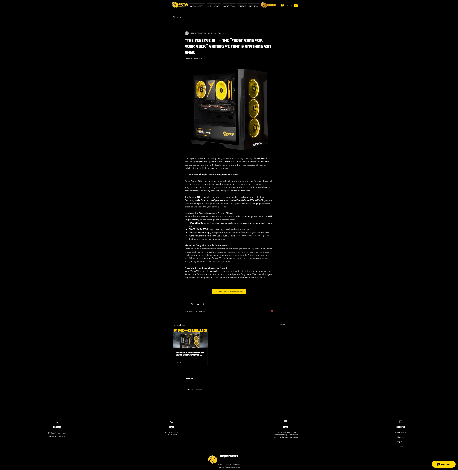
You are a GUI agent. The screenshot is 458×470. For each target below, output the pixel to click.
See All (282, 324)
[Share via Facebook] (186, 304)
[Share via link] (203, 304)
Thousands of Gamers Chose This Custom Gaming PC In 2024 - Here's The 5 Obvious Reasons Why (190, 353)
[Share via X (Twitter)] (192, 304)
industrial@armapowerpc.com (286, 437)
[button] (296, 5)
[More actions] (271, 33)
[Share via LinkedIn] (198, 304)
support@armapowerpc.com (286, 435)
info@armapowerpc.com (286, 432)
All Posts (177, 16)
